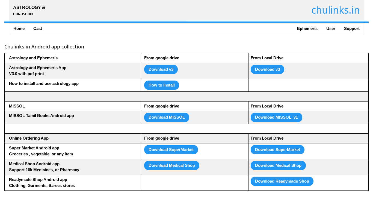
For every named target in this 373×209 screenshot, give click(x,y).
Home (19, 28)
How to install (162, 85)
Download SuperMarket (171, 149)
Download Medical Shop (172, 165)
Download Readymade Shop (282, 181)
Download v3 (161, 69)
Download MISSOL (167, 117)
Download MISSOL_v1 (276, 117)
